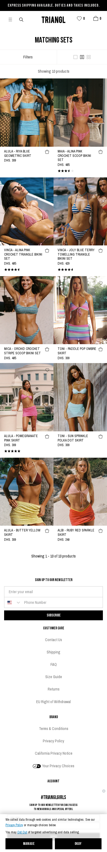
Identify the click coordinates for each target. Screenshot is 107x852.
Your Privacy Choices (57, 765)
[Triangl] (53, 19)
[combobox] (12, 602)
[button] (95, 18)
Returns (54, 689)
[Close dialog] (104, 791)
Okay (78, 844)
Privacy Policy (14, 825)
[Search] (22, 19)
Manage (29, 844)
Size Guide (53, 676)
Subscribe (54, 615)
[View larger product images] (75, 57)
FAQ (53, 664)
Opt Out (22, 832)
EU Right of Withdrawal (53, 701)
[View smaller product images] (89, 57)
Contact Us (53, 639)
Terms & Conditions (53, 728)
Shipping (53, 652)
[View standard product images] (82, 57)
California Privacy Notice (53, 753)
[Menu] (13, 19)
